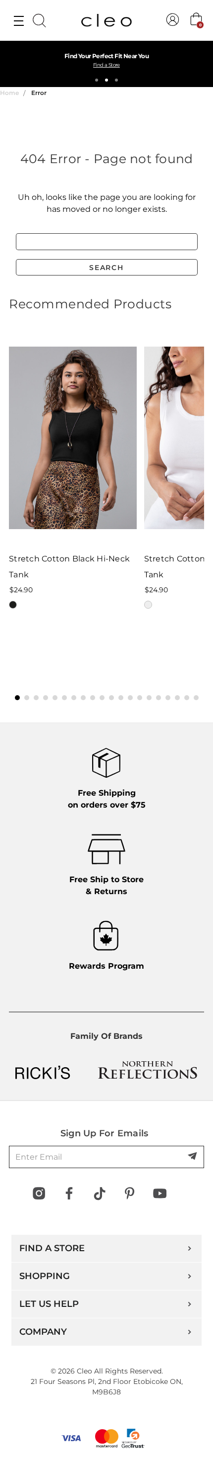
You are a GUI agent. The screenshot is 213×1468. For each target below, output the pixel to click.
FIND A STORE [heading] (52, 1248)
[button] (17, 697)
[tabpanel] (106, 64)
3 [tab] (116, 80)
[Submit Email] (193, 1156)
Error (39, 92)
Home (9, 92)
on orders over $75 (107, 799)
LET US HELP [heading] (49, 1303)
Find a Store (106, 65)
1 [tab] (96, 80)
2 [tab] (106, 80)
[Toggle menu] (18, 20)
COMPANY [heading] (43, 1331)
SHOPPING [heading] (44, 1276)
